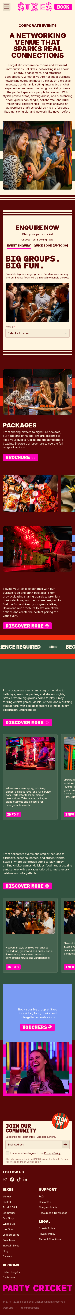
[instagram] (5, 1179)
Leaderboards (11, 1234)
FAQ (41, 1196)
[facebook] (12, 1179)
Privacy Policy (47, 1233)
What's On (9, 1223)
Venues (7, 1196)
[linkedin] (25, 1179)
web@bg (8, 1307)
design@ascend (29, 1307)
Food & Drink (10, 1207)
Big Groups (9, 1212)
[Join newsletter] (65, 1144)
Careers (7, 1256)
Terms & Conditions (50, 1239)
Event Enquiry (19, 246)
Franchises (9, 1240)
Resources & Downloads (53, 1212)
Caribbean (9, 1277)
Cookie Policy (47, 1228)
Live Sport (8, 1229)
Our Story (8, 1218)
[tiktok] (18, 1179)
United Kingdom (12, 1272)
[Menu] (6, 7)
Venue (10, 327)
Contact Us (45, 1202)
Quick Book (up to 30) (51, 246)
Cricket (7, 1202)
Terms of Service (26, 1161)
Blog (5, 1251)
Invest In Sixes (11, 1245)
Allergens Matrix (48, 1207)
